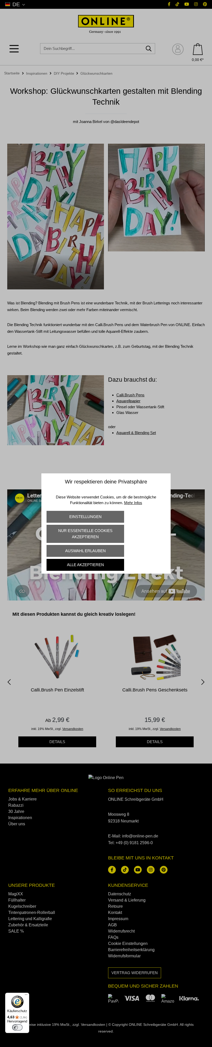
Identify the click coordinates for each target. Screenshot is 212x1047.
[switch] (17, 1027)
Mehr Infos (133, 503)
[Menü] (26, 996)
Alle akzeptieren (85, 565)
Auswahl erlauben (85, 551)
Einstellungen (85, 516)
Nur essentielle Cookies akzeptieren (85, 533)
